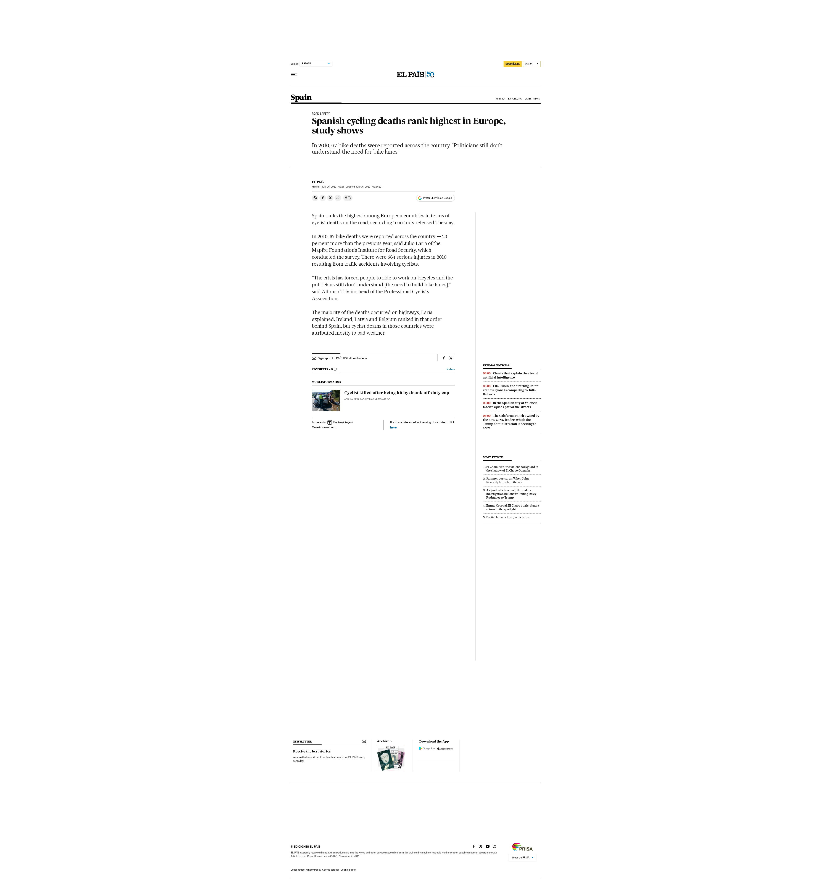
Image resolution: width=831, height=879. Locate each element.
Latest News (532, 98)
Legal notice (297, 869)
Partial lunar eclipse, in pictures (507, 517)
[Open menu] (294, 74)
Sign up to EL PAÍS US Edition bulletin (342, 358)
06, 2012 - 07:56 (333, 186)
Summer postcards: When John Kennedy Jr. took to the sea (507, 480)
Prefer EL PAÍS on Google (437, 197)
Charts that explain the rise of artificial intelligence (510, 375)
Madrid (500, 98)
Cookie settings (330, 869)
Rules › (450, 369)
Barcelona (515, 98)
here (393, 427)
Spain (301, 97)
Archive (383, 741)
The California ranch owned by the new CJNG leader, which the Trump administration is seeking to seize (511, 422)
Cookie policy (348, 869)
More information (323, 427)
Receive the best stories (312, 751)
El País (318, 182)
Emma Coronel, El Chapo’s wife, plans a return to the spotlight (512, 507)
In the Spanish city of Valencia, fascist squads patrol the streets (510, 405)
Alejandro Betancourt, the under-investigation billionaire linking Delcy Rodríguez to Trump (511, 493)
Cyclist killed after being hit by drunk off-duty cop (396, 393)
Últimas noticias (496, 365)
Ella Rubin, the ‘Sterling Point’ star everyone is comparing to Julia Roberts (511, 390)
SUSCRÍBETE (513, 63)
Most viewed (493, 457)
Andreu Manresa (354, 399)
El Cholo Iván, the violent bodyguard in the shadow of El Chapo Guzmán (512, 468)
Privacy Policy (313, 869)
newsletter (302, 741)
